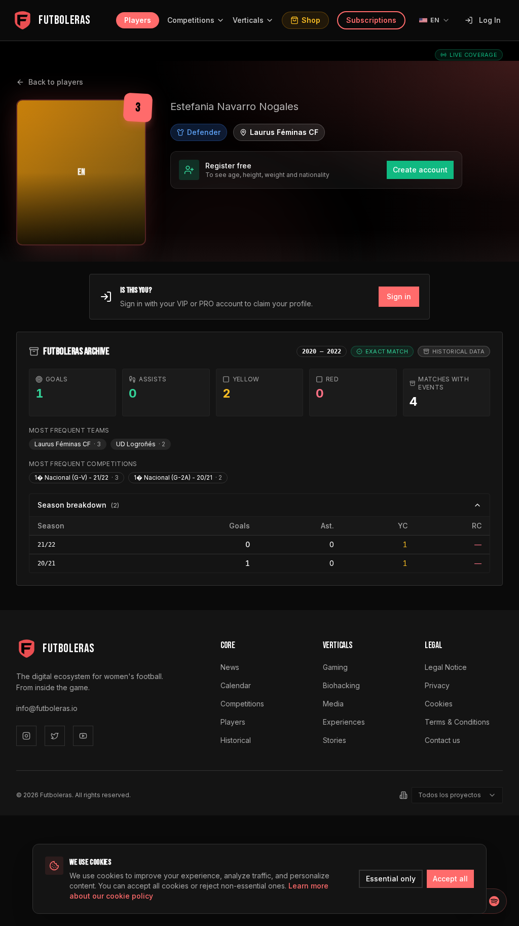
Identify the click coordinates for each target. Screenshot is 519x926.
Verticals (248, 20)
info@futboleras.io (47, 708)
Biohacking (341, 685)
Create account (420, 169)
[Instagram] (26, 736)
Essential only (391, 878)
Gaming (335, 667)
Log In (490, 20)
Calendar (235, 685)
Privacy (437, 685)
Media (333, 703)
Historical (235, 740)
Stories (334, 740)
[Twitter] (55, 736)
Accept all (450, 878)
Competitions (190, 20)
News (229, 667)
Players (137, 20)
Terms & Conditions (457, 722)
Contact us (442, 740)
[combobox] (457, 795)
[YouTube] (83, 736)
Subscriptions (371, 20)
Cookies (439, 703)
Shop (311, 20)
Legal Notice (446, 667)
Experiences (344, 722)
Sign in (399, 296)
